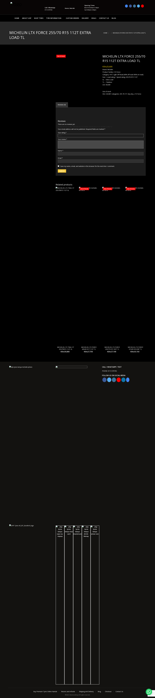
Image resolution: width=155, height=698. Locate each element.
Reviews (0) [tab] (62, 105)
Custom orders (72, 18)
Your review (62, 139)
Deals (93, 18)
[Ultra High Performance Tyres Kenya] (21, 4)
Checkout (108, 691)
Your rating (62, 133)
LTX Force (137, 94)
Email (60, 158)
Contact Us (104, 18)
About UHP (26, 18)
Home (17, 18)
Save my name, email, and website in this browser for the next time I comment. (87, 166)
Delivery (85, 18)
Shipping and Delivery (86, 691)
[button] (149, 692)
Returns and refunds (68, 691)
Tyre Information (53, 18)
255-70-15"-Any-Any (126, 94)
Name (60, 151)
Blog (114, 18)
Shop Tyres (38, 18)
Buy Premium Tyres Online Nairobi (45, 691)
